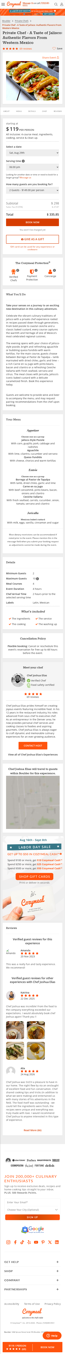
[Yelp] (29, 1242)
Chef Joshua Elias (37, 675)
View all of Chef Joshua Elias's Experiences (33, 754)
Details (32, 111)
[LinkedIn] (57, 1242)
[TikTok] (22, 1242)
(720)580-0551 (49, 1323)
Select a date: (14, 146)
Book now (32, 222)
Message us (25, 177)
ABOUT (6, 111)
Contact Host (33, 745)
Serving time (14, 161)
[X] (50, 1242)
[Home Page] (14, 4)
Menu (19, 111)
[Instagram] (8, 1242)
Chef (44, 111)
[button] (3, 4)
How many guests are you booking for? (29, 184)
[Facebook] (15, 1242)
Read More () (32, 1130)
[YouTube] (36, 1242)
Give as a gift (34, 239)
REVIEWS (58, 111)
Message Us (28, 3)
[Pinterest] (43, 1242)
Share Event (49, 57)
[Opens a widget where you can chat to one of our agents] (52, 1336)
